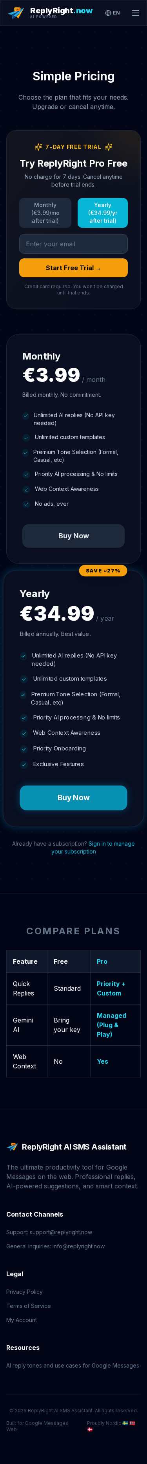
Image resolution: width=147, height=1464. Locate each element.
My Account (21, 1320)
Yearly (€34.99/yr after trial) (102, 213)
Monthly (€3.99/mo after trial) (45, 213)
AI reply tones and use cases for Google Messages (72, 1365)
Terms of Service (28, 1305)
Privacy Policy (24, 1291)
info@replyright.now (79, 1246)
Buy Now (73, 536)
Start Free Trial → (74, 268)
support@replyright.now (61, 1232)
